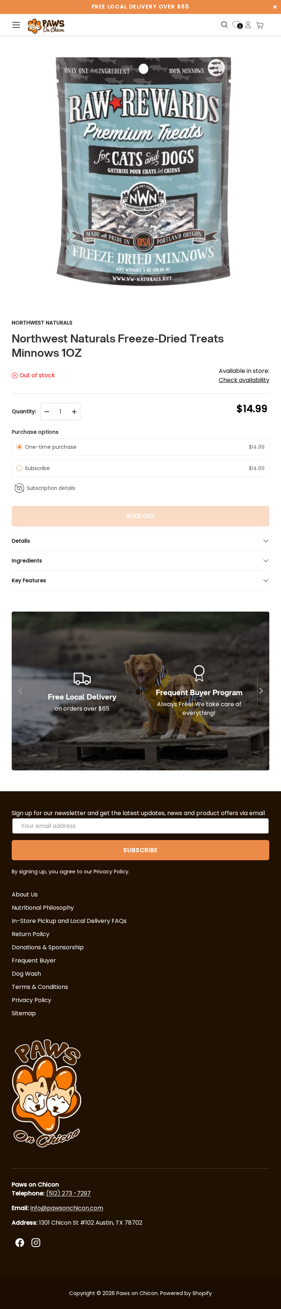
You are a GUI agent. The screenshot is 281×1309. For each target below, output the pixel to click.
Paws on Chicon (137, 1293)
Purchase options (35, 432)
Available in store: (244, 375)
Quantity (23, 411)
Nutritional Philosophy (43, 907)
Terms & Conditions (40, 987)
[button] (260, 25)
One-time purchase (50, 447)
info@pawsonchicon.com (66, 1208)
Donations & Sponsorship (48, 947)
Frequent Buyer (34, 960)
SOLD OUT (140, 516)
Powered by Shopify (186, 1293)
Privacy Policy (31, 1000)
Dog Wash (26, 973)
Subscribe (39, 468)
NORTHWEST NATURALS (42, 322)
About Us (25, 894)
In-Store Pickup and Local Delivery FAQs (69, 921)
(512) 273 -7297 (68, 1193)
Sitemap (24, 1013)
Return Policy (30, 934)
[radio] (19, 447)
